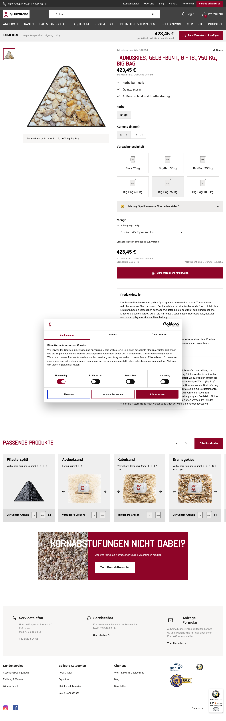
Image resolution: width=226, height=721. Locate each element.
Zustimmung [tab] (67, 335)
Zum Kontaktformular (115, 567)
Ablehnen (69, 394)
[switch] (95, 381)
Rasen (29, 24)
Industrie (215, 24)
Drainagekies (183, 459)
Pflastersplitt (17, 459)
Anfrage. (155, 242)
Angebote (11, 24)
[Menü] (221, 690)
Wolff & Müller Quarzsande (129, 672)
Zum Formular (175, 643)
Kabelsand (126, 459)
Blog (161, 3)
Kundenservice (131, 3)
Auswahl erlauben (113, 394)
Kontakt (173, 3)
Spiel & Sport (171, 24)
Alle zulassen (157, 394)
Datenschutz (199, 708)
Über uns (149, 3)
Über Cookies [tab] (159, 334)
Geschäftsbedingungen (16, 672)
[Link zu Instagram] (5, 707)
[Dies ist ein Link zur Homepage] (16, 14)
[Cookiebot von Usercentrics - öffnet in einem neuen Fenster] (165, 324)
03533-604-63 (15, 4)
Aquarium (81, 24)
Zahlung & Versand (13, 679)
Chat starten (100, 635)
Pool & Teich (104, 24)
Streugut (194, 24)
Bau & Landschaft (53, 24)
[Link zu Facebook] (15, 707)
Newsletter (188, 3)
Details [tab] (113, 334)
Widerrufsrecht (11, 686)
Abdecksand (72, 459)
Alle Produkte (208, 443)
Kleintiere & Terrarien (137, 24)
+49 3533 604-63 (28, 638)
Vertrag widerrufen (209, 3)
